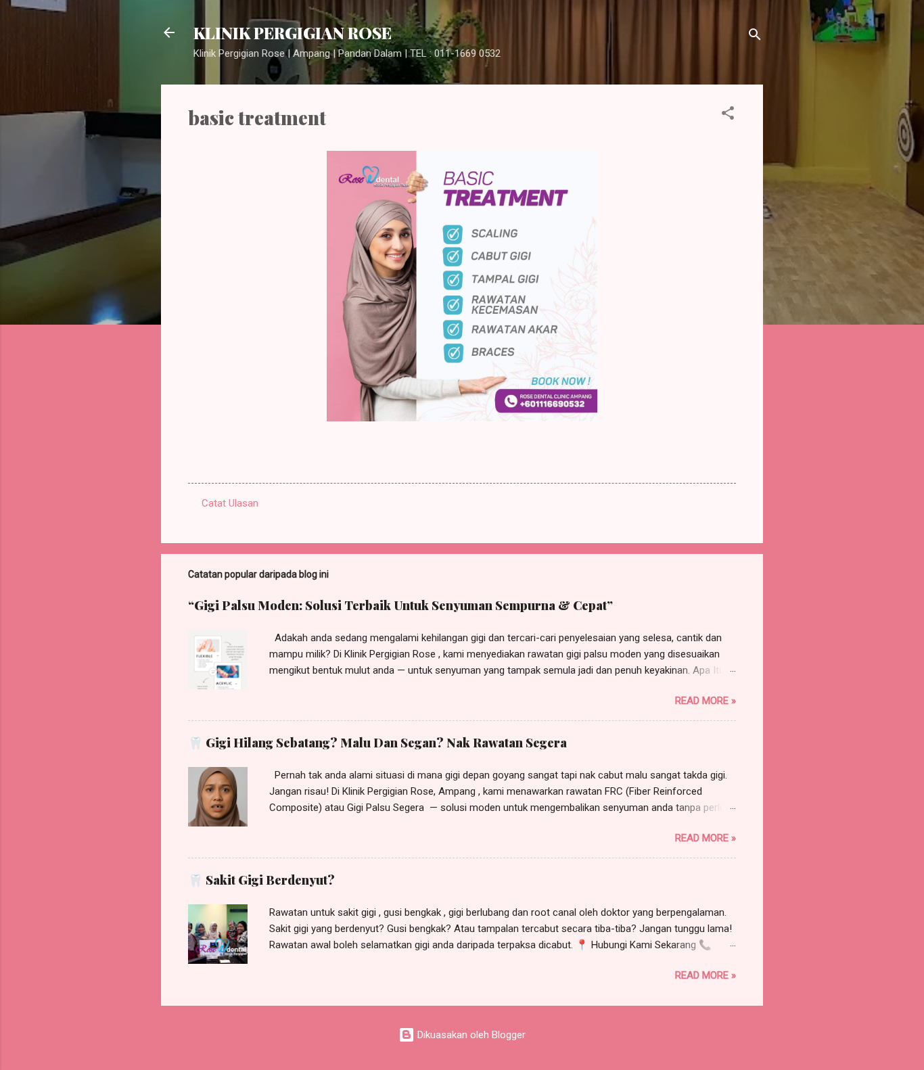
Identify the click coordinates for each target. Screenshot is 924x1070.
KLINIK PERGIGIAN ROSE (292, 32)
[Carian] (755, 36)
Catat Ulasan (230, 503)
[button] (728, 115)
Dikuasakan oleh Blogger (470, 1035)
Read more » (705, 701)
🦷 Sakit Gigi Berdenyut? (261, 880)
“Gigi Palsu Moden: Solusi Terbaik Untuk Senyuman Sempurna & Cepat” (400, 605)
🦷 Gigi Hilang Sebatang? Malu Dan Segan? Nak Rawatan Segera (377, 743)
